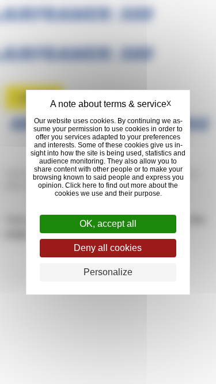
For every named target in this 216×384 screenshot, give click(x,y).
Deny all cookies (108, 248)
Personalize (108, 272)
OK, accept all (108, 224)
